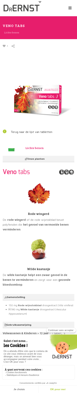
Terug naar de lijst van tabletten (31, 131)
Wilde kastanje (38, 269)
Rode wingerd (38, 214)
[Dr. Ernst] (21, 8)
